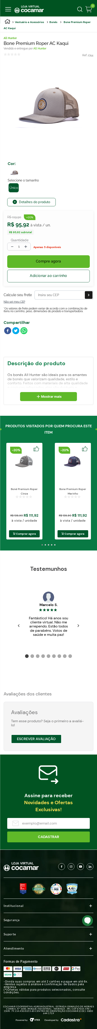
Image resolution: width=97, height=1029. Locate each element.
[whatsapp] (24, 331)
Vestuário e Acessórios (29, 22)
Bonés (53, 22)
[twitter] (15, 331)
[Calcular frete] (88, 295)
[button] (14, 171)
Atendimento (14, 948)
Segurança (12, 920)
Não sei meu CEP (14, 301)
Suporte (10, 934)
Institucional (13, 906)
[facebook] (7, 331)
